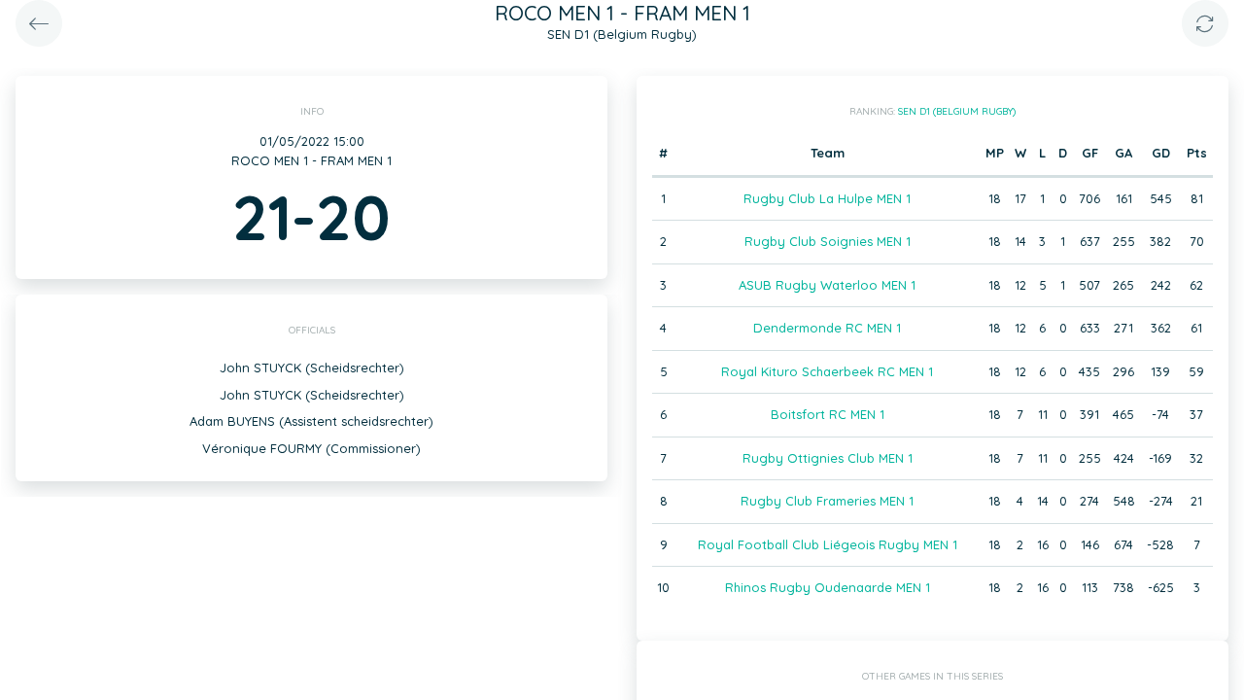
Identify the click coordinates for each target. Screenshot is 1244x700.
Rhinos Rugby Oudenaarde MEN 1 (827, 587)
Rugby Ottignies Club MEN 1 (828, 458)
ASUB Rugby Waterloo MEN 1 (827, 285)
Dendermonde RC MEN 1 (827, 327)
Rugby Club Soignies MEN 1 (827, 241)
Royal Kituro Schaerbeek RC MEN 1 (827, 371)
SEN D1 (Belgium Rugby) (957, 111)
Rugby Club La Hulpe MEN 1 (827, 198)
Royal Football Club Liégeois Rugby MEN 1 (827, 544)
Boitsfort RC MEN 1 (827, 414)
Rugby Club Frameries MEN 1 (827, 500)
